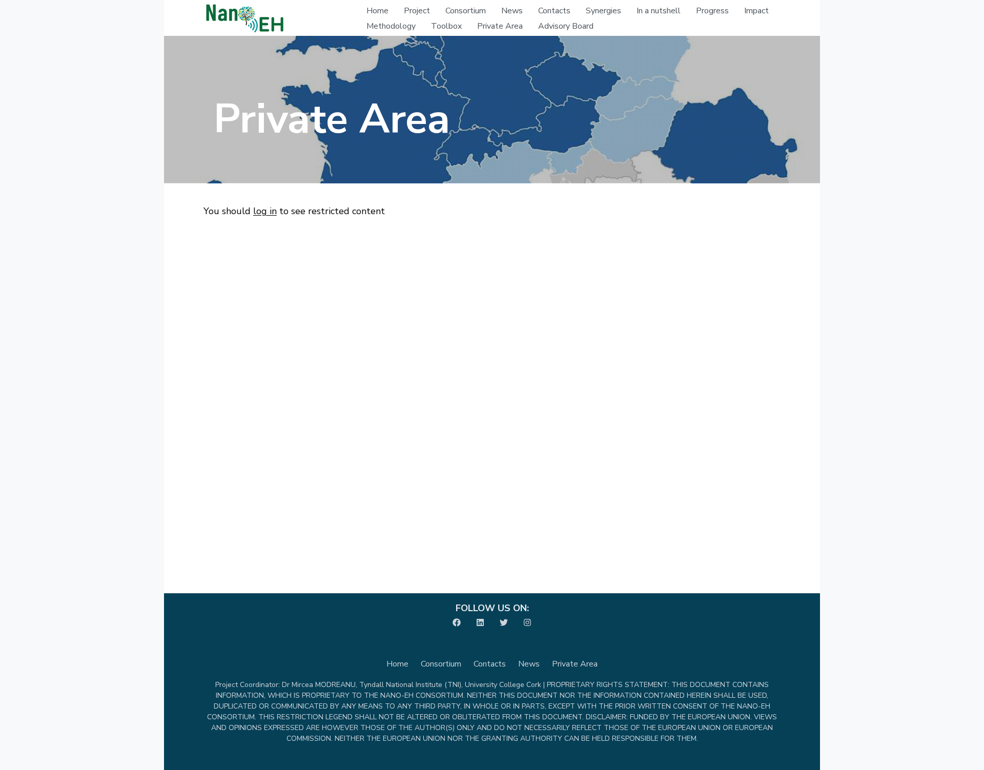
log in (265, 211)
